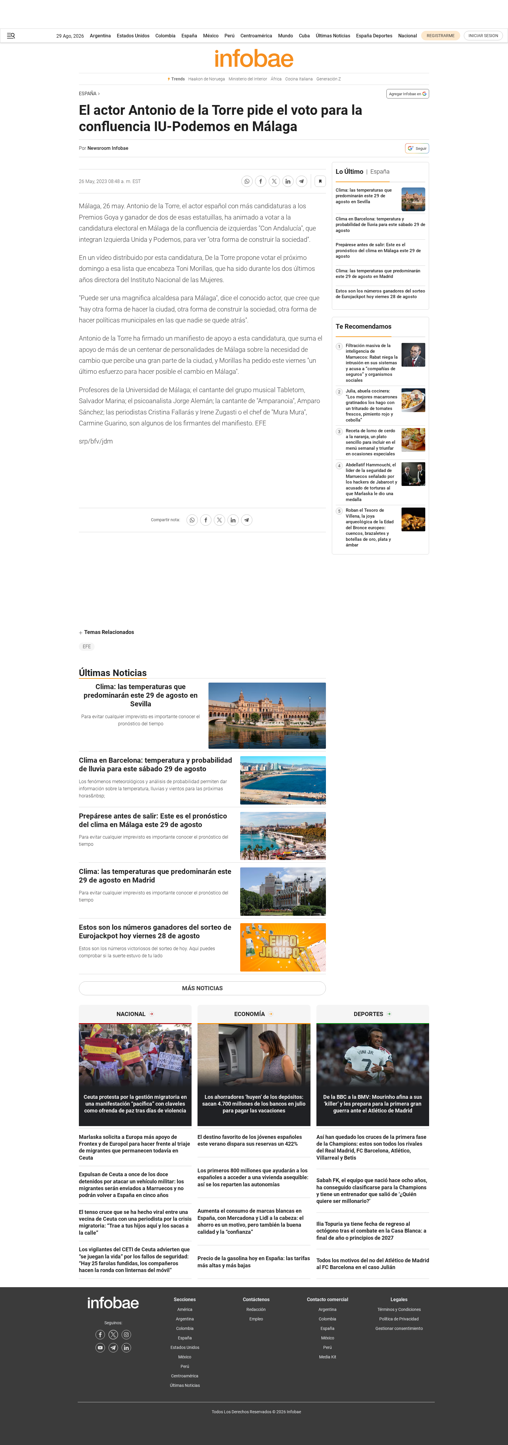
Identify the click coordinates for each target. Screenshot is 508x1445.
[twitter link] (113, 1334)
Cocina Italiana (299, 79)
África (276, 79)
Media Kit (327, 1357)
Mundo (285, 36)
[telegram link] (113, 1347)
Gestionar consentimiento (399, 1328)
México (211, 36)
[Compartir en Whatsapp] (247, 181)
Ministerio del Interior (248, 79)
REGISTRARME (441, 35)
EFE (87, 646)
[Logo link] (254, 58)
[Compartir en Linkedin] (288, 181)
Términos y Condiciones (399, 1309)
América (184, 1309)
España (189, 36)
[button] (11, 36)
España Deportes (374, 36)
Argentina (100, 36)
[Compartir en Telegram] (301, 181)
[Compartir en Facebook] (260, 181)
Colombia (165, 36)
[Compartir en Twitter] (274, 181)
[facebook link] (100, 1334)
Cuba (304, 36)
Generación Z (328, 79)
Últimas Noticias (333, 36)
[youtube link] (100, 1347)
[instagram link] (126, 1334)
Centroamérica (256, 36)
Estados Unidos (133, 36)
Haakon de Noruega (206, 79)
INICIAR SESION (483, 35)
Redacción (256, 1309)
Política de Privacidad (399, 1319)
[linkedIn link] (126, 1347)
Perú (229, 36)
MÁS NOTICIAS (202, 988)
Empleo (256, 1319)
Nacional (407, 36)
